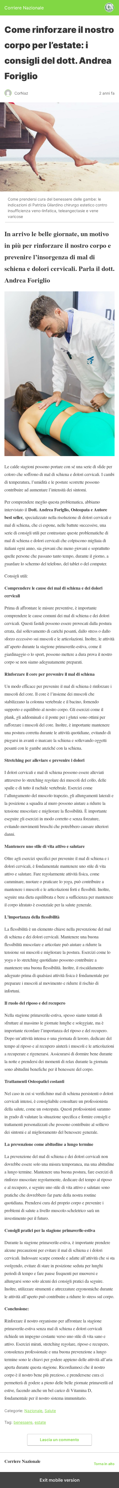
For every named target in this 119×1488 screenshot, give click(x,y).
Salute (50, 1410)
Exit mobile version (60, 1480)
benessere (23, 1422)
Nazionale (33, 1410)
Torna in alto (104, 1464)
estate (40, 1422)
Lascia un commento (59, 1439)
